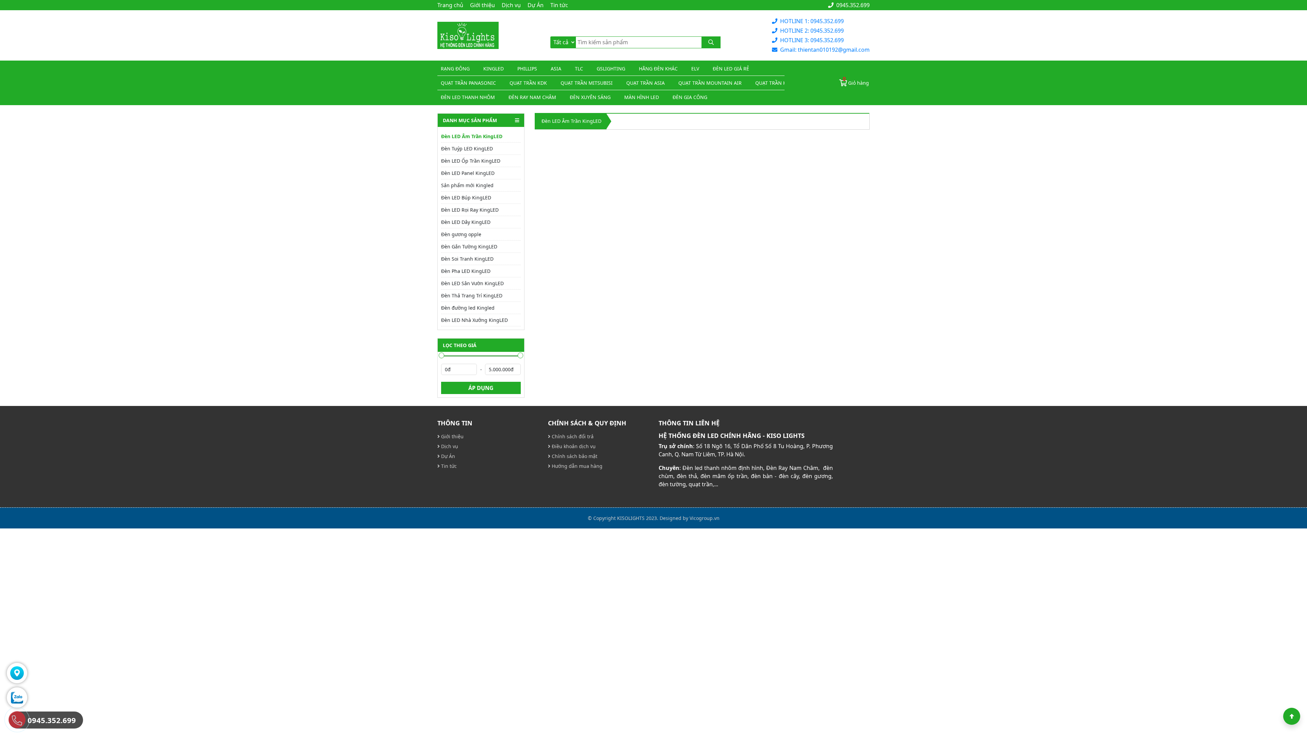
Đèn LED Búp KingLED (466, 197)
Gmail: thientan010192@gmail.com (825, 49)
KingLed (493, 68)
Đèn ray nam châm (532, 97)
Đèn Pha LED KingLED (465, 271)
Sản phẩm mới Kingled (467, 185)
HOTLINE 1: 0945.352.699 (812, 21)
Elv (695, 68)
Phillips (527, 68)
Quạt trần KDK (528, 83)
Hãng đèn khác (658, 68)
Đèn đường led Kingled (468, 308)
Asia (556, 68)
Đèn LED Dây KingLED (465, 222)
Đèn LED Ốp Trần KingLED (470, 161)
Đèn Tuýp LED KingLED (467, 148)
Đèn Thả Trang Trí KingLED (471, 295)
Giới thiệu (482, 5)
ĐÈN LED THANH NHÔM (468, 97)
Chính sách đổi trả (572, 436)
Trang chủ (450, 5)
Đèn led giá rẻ (731, 68)
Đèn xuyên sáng (590, 97)
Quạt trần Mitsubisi (587, 83)
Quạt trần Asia (645, 83)
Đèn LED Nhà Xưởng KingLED (474, 320)
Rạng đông (455, 68)
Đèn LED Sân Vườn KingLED (472, 283)
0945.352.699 (852, 5)
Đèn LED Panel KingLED (468, 173)
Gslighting (611, 68)
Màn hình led (641, 97)
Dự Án (536, 5)
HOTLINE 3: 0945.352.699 (812, 40)
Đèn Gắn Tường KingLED (469, 246)
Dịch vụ (511, 5)
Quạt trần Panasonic (468, 83)
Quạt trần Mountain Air (710, 83)
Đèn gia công (690, 97)
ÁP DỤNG (481, 388)
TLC (579, 68)
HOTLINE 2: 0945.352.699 (812, 30)
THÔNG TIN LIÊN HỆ (689, 423)
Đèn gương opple (461, 234)
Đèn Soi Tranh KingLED (467, 259)
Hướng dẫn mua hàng (576, 466)
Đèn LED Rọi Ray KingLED (470, 210)
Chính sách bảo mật (573, 456)
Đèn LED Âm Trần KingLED (471, 136)
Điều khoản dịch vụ (573, 446)
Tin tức (559, 5)
